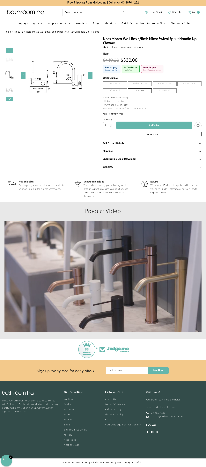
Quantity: (108, 120)
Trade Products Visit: (163, 407)
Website (122, 463)
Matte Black (164, 91)
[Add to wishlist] (198, 125)
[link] (35, 186)
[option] (56, 75)
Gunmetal (115, 91)
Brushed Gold (189, 84)
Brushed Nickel (165, 84)
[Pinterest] (157, 432)
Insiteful (136, 463)
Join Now (158, 370)
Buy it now (152, 135)
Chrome (140, 91)
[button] (23, 75)
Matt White (115, 84)
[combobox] (90, 12)
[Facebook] (147, 432)
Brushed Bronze (140, 84)
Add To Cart (154, 125)
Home (7, 32)
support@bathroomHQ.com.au (167, 417)
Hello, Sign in (156, 12)
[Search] (94, 12)
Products (18, 32)
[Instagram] (152, 432)
